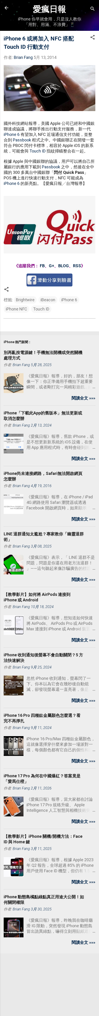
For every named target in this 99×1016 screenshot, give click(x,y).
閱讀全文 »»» (83, 398)
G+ (51, 265)
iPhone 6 (12, 134)
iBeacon (48, 299)
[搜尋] (92, 9)
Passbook (22, 140)
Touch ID (37, 151)
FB (42, 265)
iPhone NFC (16, 309)
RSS (77, 265)
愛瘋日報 (49, 9)
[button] (92, 37)
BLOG (63, 265)
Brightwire (25, 299)
